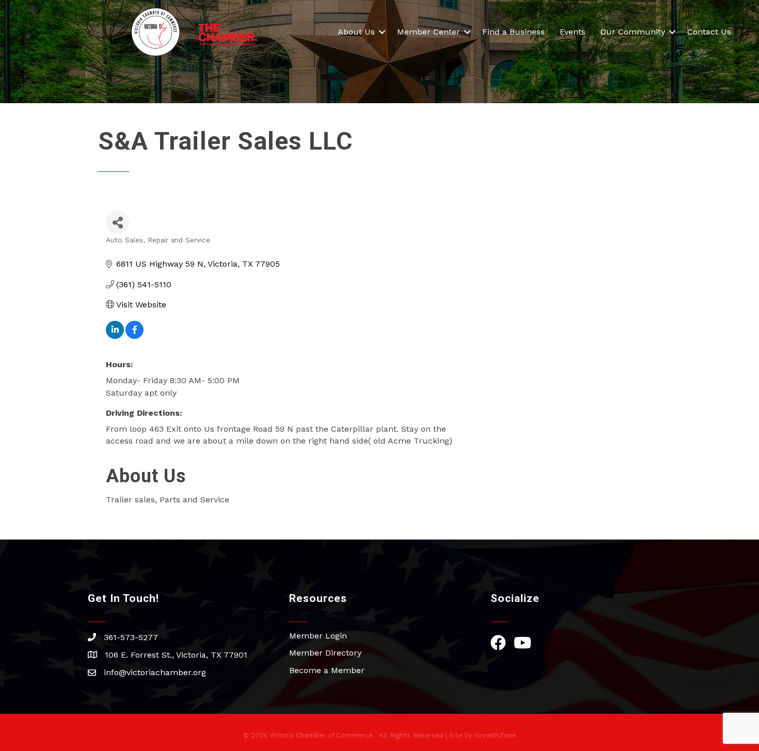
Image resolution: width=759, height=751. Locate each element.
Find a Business (513, 32)
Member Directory (325, 653)
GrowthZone (495, 735)
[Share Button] (117, 222)
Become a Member (327, 670)
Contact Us (709, 32)
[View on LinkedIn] (115, 336)
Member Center (428, 32)
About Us (356, 32)
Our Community (632, 32)
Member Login (318, 636)
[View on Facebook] (134, 336)
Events (573, 32)
